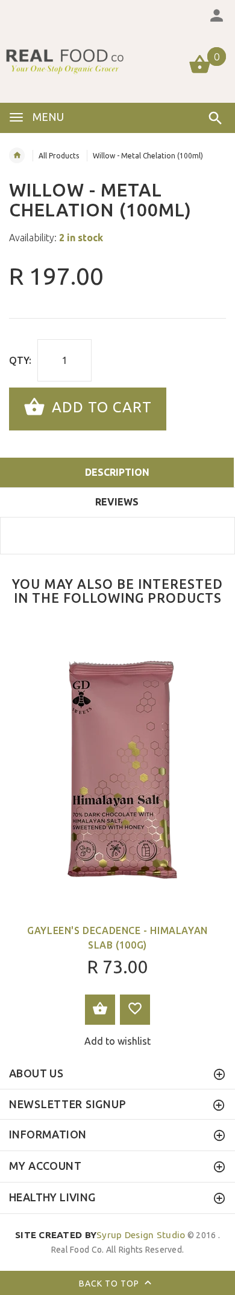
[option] (117, 839)
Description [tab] (117, 472)
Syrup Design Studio (100, 1235)
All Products (59, 156)
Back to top (110, 1283)
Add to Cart (100, 408)
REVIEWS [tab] (117, 501)
